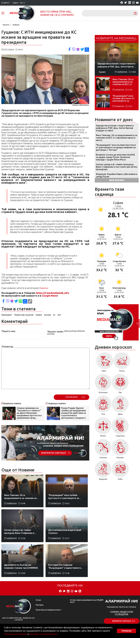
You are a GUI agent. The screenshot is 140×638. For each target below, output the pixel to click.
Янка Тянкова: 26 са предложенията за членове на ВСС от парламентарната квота (123, 82)
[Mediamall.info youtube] (137, 3)
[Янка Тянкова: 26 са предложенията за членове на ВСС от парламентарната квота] (103, 84)
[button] (58, 634)
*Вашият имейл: (55, 331)
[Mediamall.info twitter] (125, 3)
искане (47, 315)
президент (6, 315)
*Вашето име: (8, 331)
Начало (6, 25)
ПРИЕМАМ (126, 631)
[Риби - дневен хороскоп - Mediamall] (120, 471)
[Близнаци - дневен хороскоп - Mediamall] (103, 384)
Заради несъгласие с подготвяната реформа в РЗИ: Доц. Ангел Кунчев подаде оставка (115, 128)
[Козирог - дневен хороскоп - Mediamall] (120, 449)
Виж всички (116, 180)
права (39, 315)
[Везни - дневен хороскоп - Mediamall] (103, 428)
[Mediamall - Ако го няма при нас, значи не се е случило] (22, 13)
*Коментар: (7, 346)
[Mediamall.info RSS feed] (80, 591)
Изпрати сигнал (121, 621)
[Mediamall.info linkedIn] (129, 2)
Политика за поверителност (43, 634)
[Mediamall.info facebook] (121, 2)
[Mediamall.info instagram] (133, 2)
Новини (16, 25)
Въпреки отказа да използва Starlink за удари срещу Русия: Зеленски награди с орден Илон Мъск (115, 157)
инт (59, 315)
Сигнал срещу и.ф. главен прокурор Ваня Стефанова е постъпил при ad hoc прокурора (117, 167)
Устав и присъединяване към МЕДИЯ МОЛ (86, 601)
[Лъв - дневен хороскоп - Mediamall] (103, 406)
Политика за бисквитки (15, 634)
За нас (38, 600)
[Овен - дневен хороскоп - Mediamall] (104, 363)
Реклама (39, 605)
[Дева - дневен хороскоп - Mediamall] (120, 406)
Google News (49, 295)
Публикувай (71, 397)
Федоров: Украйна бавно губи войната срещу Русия (116, 175)
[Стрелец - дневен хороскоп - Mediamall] (103, 449)
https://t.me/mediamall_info (52, 293)
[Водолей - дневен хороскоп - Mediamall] (103, 471)
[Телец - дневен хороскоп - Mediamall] (121, 363)
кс (54, 315)
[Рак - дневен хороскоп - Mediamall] (120, 384)
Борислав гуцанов (23, 315)
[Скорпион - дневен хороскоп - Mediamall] (120, 428)
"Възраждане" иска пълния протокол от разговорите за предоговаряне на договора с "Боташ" (124, 99)
